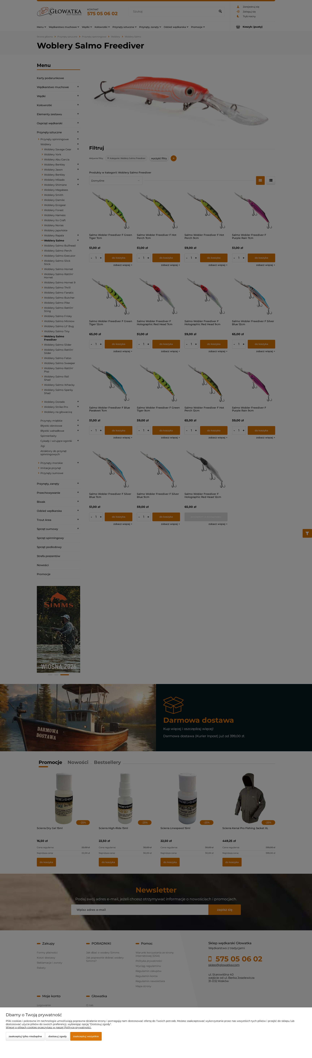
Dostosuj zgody (57, 1036)
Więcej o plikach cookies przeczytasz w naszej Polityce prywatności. (48, 1027)
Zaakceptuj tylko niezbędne (25, 1036)
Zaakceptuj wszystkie (86, 1036)
